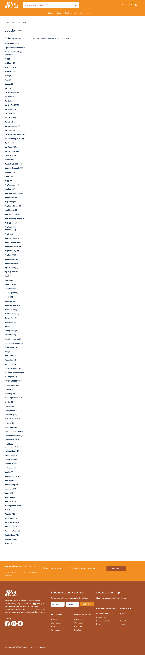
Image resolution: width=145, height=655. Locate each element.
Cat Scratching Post (14, 139)
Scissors (9, 423)
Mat (7, 351)
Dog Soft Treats (12, 238)
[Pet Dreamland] (11, 5)
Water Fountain (12, 531)
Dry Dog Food (12, 272)
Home (6, 22)
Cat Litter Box (11, 122)
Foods (9, 297)
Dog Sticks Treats (13, 246)
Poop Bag (10, 393)
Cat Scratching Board (15, 134)
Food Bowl (10, 288)
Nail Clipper (10, 364)
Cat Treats (11, 147)
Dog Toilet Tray (12, 251)
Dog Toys (10, 255)
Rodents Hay (11, 414)
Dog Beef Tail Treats (14, 193)
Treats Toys (10, 501)
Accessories (12, 43)
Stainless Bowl (12, 451)
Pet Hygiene (11, 377)
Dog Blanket (11, 197)
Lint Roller (10, 335)
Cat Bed (10, 97)
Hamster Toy (11, 318)
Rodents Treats (12, 419)
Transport (9, 480)
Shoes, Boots (11, 427)
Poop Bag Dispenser (14, 398)
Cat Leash (10, 113)
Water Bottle (11, 518)
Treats (9, 493)
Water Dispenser (12, 522)
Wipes (8, 543)
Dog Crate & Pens (13, 206)
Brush (8, 80)
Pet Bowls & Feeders (14, 372)
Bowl (8, 76)
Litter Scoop (11, 347)
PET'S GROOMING (13, 381)
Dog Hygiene (11, 223)
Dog (9, 181)
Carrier (9, 84)
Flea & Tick (11, 284)
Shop (13, 22)
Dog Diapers (11, 210)
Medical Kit (10, 356)
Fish (8, 276)
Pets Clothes (12, 385)
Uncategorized (13, 506)
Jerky (8, 326)
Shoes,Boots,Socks (14, 431)
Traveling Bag (11, 485)
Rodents (9, 406)
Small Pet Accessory (14, 435)
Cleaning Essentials (14, 168)
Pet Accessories (13, 368)
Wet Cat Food (12, 535)
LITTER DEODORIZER (14, 343)
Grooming (10, 301)
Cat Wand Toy (12, 151)
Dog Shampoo (12, 234)
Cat (8, 88)
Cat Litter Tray (11, 130)
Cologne (10, 172)
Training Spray (12, 476)
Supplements (11, 459)
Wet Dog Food (12, 539)
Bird (7, 59)
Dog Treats (11, 259)
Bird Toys (10, 71)
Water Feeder (11, 527)
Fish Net (9, 280)
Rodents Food (11, 410)
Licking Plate (11, 330)
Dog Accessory (12, 185)
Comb (9, 176)
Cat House (10, 109)
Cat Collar (10, 101)
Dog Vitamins (11, 263)
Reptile (9, 402)
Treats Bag (10, 497)
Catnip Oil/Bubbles (13, 164)
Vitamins (10, 514)
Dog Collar (10, 202)
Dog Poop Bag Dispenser (10, 228)
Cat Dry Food (12, 105)
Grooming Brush (12, 305)
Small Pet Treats (12, 440)
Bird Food (10, 67)
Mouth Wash (10, 360)
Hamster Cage (11, 309)
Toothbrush (11, 464)
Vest (8, 510)
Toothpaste (10, 468)
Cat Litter (10, 118)
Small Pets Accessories (11, 445)
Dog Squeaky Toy (13, 242)
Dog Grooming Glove (14, 218)
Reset (19, 31)
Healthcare (10, 322)
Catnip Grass (11, 160)
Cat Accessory (12, 92)
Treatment (11, 489)
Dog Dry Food (12, 214)
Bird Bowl (10, 63)
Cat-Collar (10, 155)
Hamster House (12, 314)
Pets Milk (10, 389)
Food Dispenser (12, 293)
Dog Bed (10, 189)
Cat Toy (9, 143)
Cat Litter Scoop (12, 126)
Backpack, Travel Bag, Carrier (13, 53)
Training (9, 472)
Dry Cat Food (11, 267)
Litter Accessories (13, 339)
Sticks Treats (11, 455)
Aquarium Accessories (15, 48)
